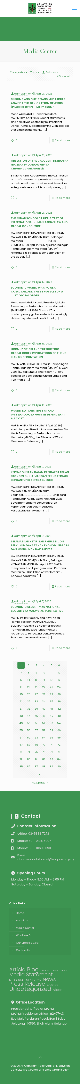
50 (28, 723)
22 (44, 687)
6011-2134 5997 (40, 841)
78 (59, 752)
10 (44, 673)
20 (28, 687)
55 (21, 730)
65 (51, 738)
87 (36, 766)
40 (44, 709)
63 (36, 738)
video (58, 990)
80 (28, 759)
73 (21, 752)
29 (51, 694)
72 (59, 745)
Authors (51, 72)
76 (43, 752)
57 (36, 730)
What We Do (24, 935)
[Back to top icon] (40, 1057)
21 (36, 687)
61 (21, 738)
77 (51, 752)
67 (21, 745)
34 (44, 701)
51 (36, 723)
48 (59, 716)
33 (36, 701)
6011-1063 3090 (40, 848)
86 (28, 766)
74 (28, 752)
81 (36, 759)
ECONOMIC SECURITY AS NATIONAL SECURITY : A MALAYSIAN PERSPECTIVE (37, 609)
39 (36, 709)
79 (21, 759)
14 (28, 680)
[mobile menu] (74, 8)
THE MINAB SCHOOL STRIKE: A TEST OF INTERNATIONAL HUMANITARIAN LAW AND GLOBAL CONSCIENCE (39, 222)
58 (44, 730)
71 (51, 745)
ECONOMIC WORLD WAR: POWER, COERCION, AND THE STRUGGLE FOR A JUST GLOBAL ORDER (37, 291)
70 (43, 745)
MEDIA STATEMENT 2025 (25, 980)
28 (44, 694)
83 (51, 759)
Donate (54, 970)
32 (28, 701)
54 (59, 723)
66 (59, 738)
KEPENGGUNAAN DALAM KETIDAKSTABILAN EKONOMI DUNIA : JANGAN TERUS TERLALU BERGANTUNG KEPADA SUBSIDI (40, 476)
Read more (62, 140)
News (49, 979)
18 (59, 680)
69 (36, 745)
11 (51, 673)
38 (28, 709)
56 (28, 730)
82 (44, 759)
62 (28, 738)
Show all (64, 76)
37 (21, 709)
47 (51, 716)
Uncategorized (30, 989)
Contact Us (23, 950)
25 (21, 694)
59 (51, 730)
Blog (33, 969)
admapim (20, 94)
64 (44, 738)
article (17, 970)
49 (21, 723)
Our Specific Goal (27, 943)
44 (29, 716)
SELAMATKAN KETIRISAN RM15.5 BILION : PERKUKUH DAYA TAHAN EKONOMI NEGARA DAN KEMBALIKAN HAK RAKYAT (40, 545)
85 (21, 766)
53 (51, 723)
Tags (33, 72)
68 (28, 745)
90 (59, 766)
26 (28, 694)
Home (20, 913)
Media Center (25, 928)
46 (44, 716)
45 (36, 716)
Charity (45, 970)
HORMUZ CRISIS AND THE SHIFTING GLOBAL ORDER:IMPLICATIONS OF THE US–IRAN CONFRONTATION (39, 353)
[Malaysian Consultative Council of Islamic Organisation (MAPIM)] (40, 8)
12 (59, 673)
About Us (22, 920)
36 (59, 701)
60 (59, 730)
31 (21, 701)
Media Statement (31, 974)
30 (59, 694)
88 (44, 766)
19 (21, 687)
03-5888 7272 (38, 833)
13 (21, 680)
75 (36, 752)
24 (59, 687)
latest (64, 970)
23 (51, 687)
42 (59, 709)
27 (36, 694)
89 (51, 766)
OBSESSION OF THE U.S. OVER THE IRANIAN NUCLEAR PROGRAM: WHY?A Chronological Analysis (40, 164)
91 (40, 774)
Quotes (52, 985)
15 (36, 680)
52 (44, 723)
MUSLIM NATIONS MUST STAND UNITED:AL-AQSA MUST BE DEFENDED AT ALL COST (38, 414)
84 (59, 759)
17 (51, 680)
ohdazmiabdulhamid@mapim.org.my (45, 859)
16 (44, 680)
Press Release (27, 984)
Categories (17, 72)
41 (51, 709)
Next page (39, 783)
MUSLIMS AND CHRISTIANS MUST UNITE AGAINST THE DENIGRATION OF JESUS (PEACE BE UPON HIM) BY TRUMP (38, 103)
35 (51, 701)
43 (21, 716)
